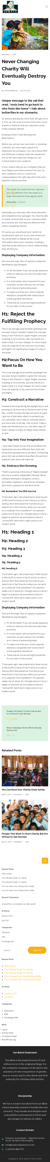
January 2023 (7, 916)
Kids (14, 54)
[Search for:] (15, 950)
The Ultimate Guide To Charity (14, 878)
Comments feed (9, 1036)
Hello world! (6, 874)
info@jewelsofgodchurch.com (19, 1145)
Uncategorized (8, 941)
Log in (5, 1029)
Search (45, 861)
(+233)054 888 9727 (14, 1149)
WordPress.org (9, 1039)
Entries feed (7, 1033)
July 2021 (5, 920)
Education (6, 54)
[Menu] (46, 6)
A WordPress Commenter (12, 904)
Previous (13, 719)
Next (9, 735)
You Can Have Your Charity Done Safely (23, 789)
